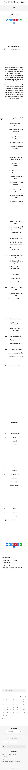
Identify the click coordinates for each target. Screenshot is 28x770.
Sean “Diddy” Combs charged (10, 560)
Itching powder (7, 566)
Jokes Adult (14, 17)
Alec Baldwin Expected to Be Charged (12, 567)
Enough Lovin (6, 564)
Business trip (6, 562)
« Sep (3, 718)
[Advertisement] (14, 34)
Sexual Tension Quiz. (14, 15)
